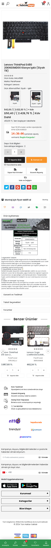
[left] (3, 351)
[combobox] (4, 472)
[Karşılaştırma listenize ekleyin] (29, 207)
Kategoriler (25, 501)
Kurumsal (25, 493)
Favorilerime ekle (13, 165)
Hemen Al (37, 160)
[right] (48, 351)
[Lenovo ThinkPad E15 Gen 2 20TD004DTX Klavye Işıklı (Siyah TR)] (12, 336)
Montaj (45, 200)
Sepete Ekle (15, 160)
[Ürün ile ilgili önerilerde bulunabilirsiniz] (45, 207)
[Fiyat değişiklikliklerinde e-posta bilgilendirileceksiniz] (37, 207)
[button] (5, 35)
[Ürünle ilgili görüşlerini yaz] (21, 207)
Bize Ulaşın (25, 508)
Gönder (44, 457)
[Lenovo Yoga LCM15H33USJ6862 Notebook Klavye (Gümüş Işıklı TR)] (38, 336)
